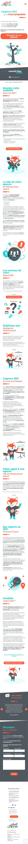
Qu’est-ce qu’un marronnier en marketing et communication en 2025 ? (14, 801)
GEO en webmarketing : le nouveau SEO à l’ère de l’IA (14, 791)
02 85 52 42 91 (12, 830)
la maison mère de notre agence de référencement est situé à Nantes (14, 541)
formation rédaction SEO (12, 426)
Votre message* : (7, 759)
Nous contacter (12, 832)
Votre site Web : (18, 753)
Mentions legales (12, 820)
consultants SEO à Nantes (12, 220)
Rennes (21, 232)
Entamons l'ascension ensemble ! (14, 663)
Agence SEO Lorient (13, 813)
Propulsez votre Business (14, 148)
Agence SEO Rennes (13, 811)
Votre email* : (17, 748)
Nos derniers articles (13, 788)
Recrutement (14, 816)
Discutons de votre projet (14, 297)
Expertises (10, 82)
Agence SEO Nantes (13, 809)
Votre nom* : (6, 748)
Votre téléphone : (7, 753)
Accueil (6, 82)
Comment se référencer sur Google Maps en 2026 (14, 797)
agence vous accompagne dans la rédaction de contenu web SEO (12, 291)
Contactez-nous (7, 567)
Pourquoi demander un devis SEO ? (12, 606)
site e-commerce (9, 218)
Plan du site (11, 819)
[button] (26, 77)
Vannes (22, 220)
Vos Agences (11, 807)
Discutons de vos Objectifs (14, 36)
